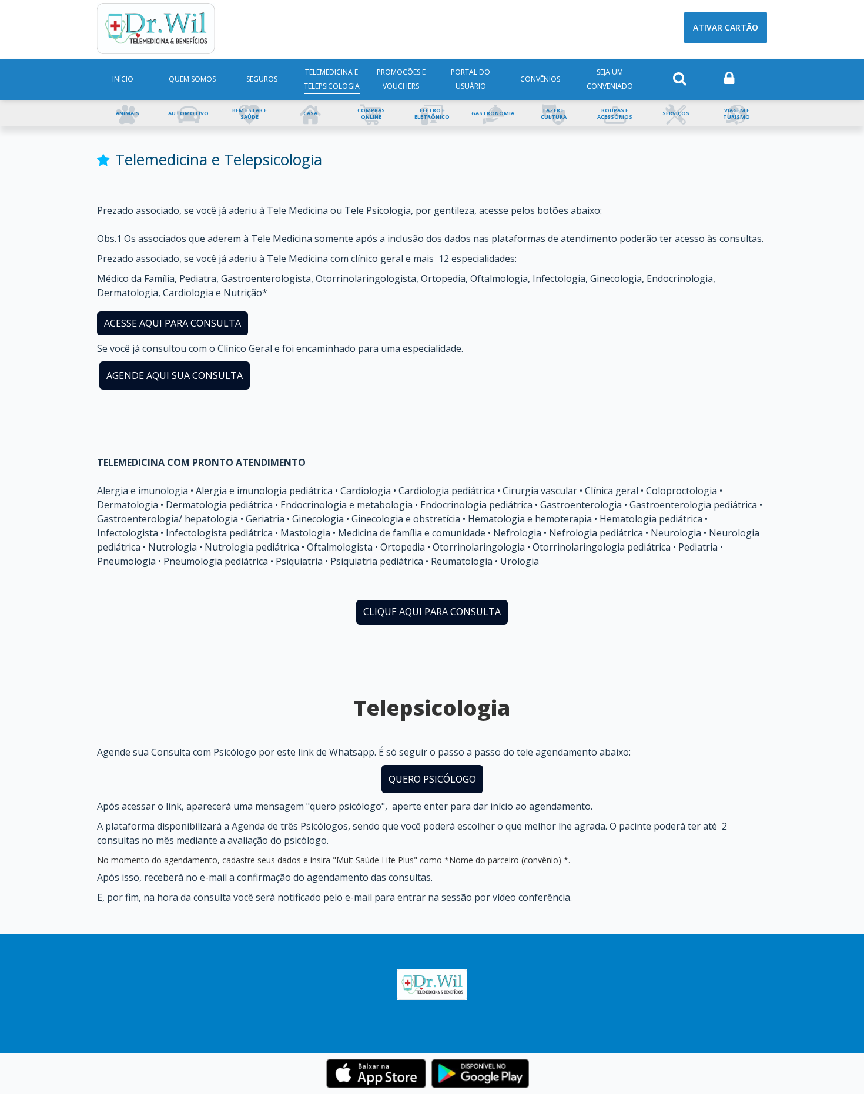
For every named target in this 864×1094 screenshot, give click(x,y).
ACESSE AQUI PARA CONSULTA (172, 323)
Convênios (540, 79)
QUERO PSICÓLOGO (432, 779)
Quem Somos (192, 79)
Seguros (261, 79)
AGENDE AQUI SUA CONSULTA (174, 375)
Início (122, 79)
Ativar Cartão (725, 27)
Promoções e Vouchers (401, 79)
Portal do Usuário (470, 79)
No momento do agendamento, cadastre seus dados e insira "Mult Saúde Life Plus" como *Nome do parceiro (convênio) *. (333, 859)
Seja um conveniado (610, 79)
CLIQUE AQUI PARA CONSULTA (432, 611)
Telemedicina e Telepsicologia (332, 79)
